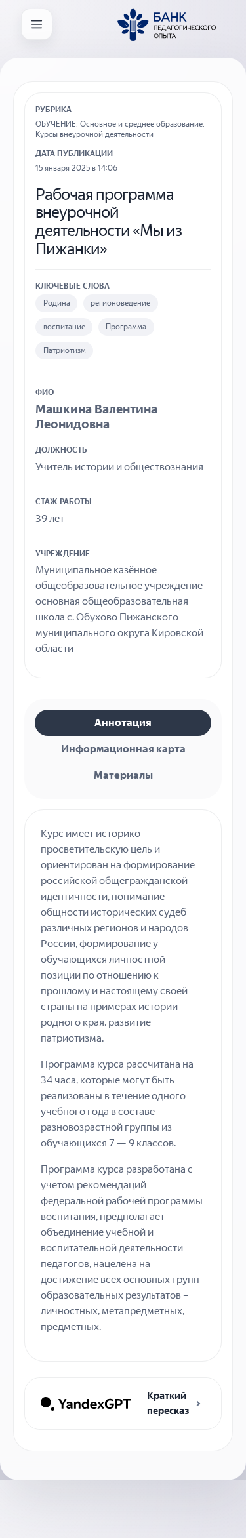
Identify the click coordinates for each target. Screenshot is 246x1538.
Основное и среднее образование (141, 124)
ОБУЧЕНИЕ (55, 124)
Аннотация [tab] (123, 722)
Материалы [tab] (123, 775)
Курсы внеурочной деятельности (94, 134)
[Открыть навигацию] (36, 24)
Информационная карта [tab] (123, 748)
